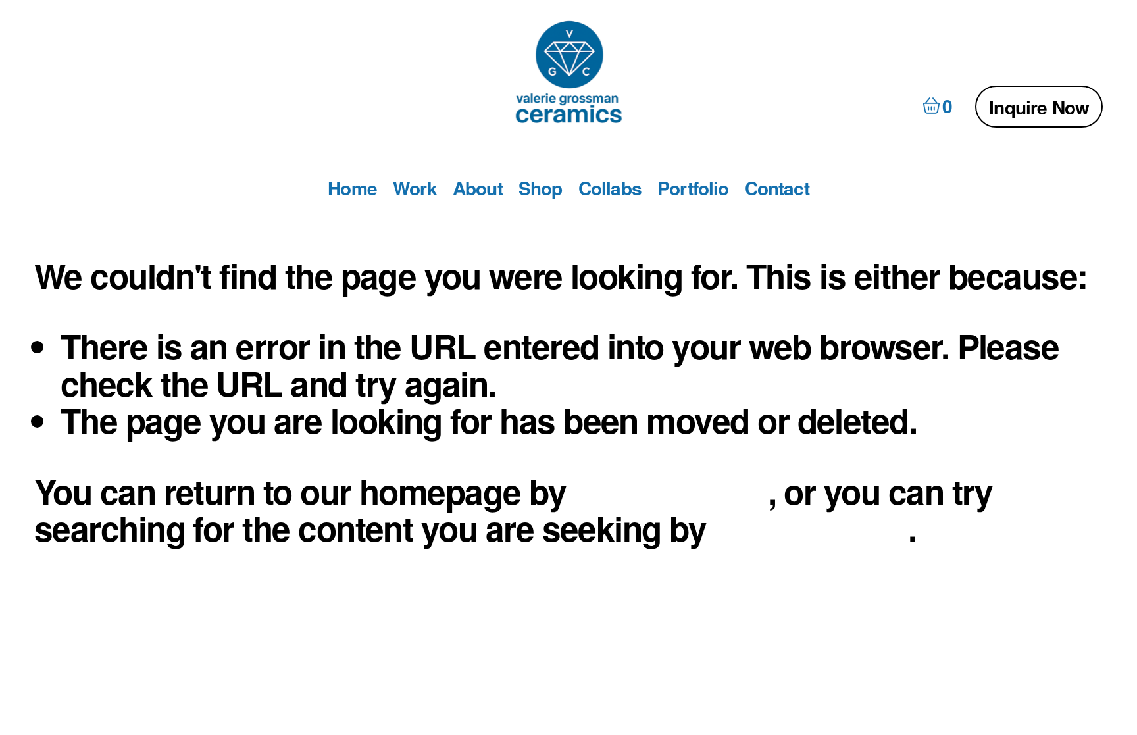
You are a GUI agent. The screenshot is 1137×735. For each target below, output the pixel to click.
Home (352, 188)
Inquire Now (1039, 106)
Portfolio (692, 188)
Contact (777, 188)
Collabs (610, 188)
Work (415, 188)
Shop (540, 188)
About (478, 188)
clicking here (671, 491)
